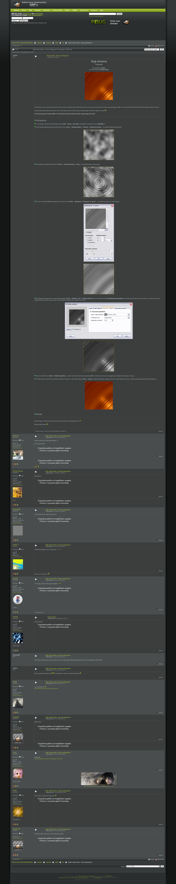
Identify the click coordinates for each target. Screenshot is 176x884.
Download (46, 10)
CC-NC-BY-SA (108, 876)
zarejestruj (39, 14)
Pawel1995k (16, 509)
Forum (24, 10)
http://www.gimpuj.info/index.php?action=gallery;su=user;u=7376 (99, 786)
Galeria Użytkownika (17, 448)
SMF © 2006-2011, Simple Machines (79, 877)
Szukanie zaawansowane (96, 16)
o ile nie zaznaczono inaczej (86, 876)
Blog (101, 10)
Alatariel (16, 435)
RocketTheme (98, 878)
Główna (16, 10)
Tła (63, 43)
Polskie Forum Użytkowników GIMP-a (22, 43)
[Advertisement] (50, 34)
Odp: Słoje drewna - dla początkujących (58, 436)
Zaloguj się (27, 14)
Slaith (15, 790)
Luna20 (15, 617)
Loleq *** (16, 544)
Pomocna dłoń (57, 10)
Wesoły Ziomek (18, 471)
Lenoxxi (15, 578)
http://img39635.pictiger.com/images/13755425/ (48, 759)
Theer (15, 752)
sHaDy (15, 682)
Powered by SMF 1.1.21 (64, 877)
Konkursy (94, 10)
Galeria (67, 10)
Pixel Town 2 (84, 10)
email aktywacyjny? (35, 15)
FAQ (30, 10)
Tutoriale (37, 10)
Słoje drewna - (52, 617)
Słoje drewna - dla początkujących (58, 56)
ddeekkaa (16, 717)
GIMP (56, 43)
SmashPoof (16, 829)
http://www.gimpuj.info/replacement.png (46, 688)
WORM (75, 10)
